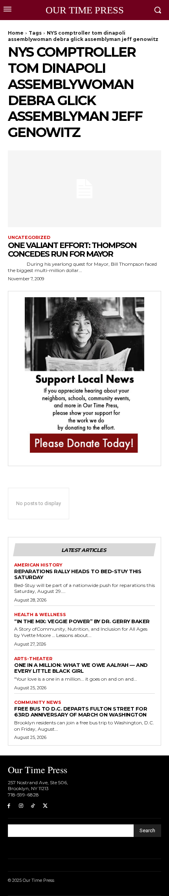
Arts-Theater (33, 658)
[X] (45, 806)
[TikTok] (33, 806)
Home (16, 33)
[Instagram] (21, 806)
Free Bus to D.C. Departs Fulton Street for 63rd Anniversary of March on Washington (80, 711)
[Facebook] (9, 806)
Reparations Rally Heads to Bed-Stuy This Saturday (77, 574)
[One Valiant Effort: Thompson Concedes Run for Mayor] (84, 188)
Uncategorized (29, 237)
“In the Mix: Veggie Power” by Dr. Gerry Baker (82, 621)
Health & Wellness (40, 614)
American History (38, 565)
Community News (37, 702)
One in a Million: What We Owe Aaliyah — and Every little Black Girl (81, 668)
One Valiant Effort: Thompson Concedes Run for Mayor (72, 250)
